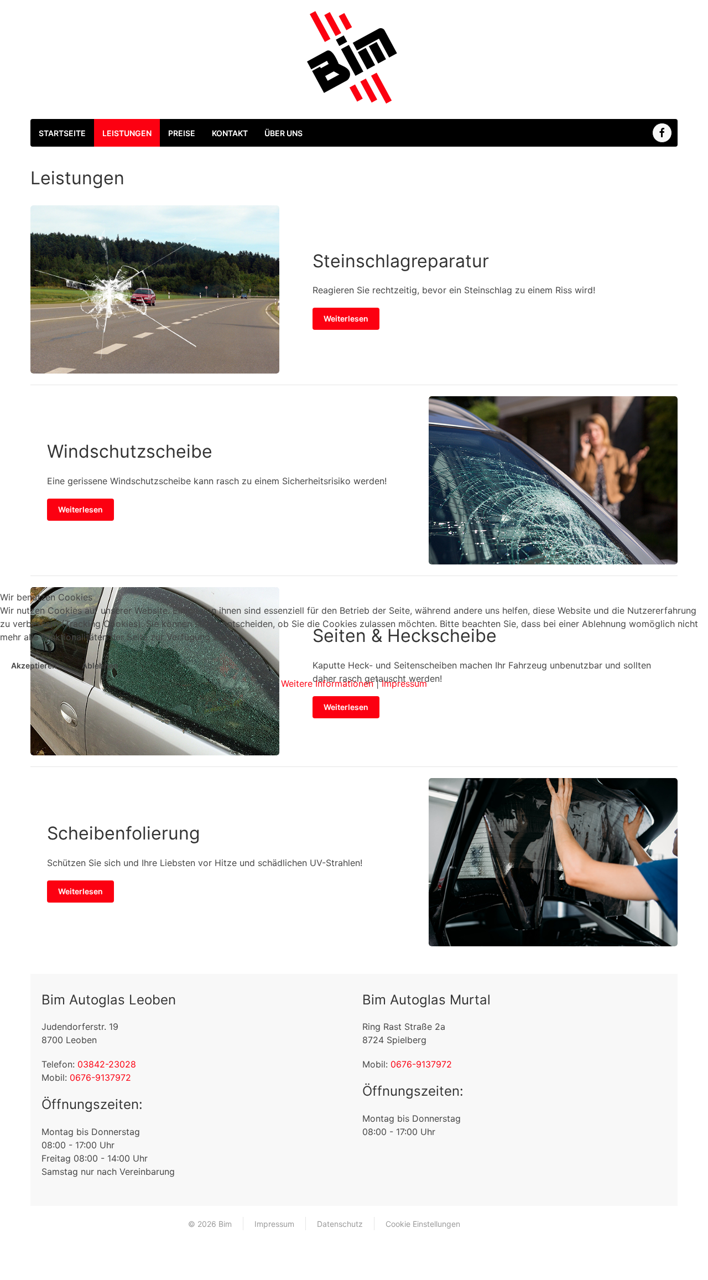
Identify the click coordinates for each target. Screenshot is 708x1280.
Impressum (404, 683)
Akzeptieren (34, 665)
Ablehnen (100, 665)
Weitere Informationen (327, 683)
